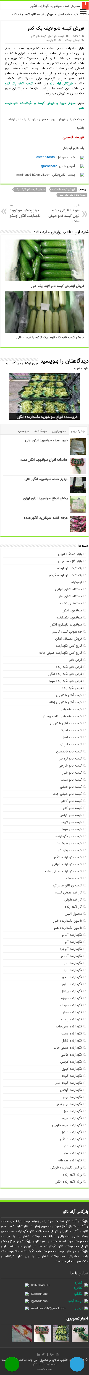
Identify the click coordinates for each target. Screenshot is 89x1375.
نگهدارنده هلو (73, 1153)
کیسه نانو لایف (71, 822)
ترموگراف (76, 582)
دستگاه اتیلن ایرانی (68, 589)
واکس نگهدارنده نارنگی (66, 1167)
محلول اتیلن (73, 913)
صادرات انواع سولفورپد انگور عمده (44, 459)
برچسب (23, 431)
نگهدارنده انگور (72, 984)
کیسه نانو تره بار (71, 758)
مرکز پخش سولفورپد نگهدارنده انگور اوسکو (25, 211)
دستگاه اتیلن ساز (70, 596)
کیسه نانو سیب (71, 779)
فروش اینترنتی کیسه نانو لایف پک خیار (57, 286)
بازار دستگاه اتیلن (70, 554)
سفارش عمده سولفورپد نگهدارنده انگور (56, 6)
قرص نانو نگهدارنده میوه (65, 681)
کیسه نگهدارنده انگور (68, 857)
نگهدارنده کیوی (72, 1068)
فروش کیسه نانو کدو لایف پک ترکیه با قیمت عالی (50, 337)
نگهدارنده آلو (73, 941)
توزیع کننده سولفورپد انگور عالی (46, 479)
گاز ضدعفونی (73, 899)
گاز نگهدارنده (73, 906)
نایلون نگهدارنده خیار (67, 920)
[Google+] (52, 1354)
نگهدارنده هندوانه (70, 1160)
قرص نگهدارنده (72, 688)
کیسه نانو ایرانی (71, 744)
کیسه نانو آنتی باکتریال (66, 723)
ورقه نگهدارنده (72, 1174)
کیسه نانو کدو (38, 36)
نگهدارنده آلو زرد (71, 948)
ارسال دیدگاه (72, 40)
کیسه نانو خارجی (70, 765)
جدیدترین (78, 431)
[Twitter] (43, 1354)
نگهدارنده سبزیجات (69, 1026)
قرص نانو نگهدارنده (69, 666)
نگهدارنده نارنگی (71, 1139)
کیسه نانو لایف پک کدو (73, 195)
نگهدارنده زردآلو (71, 1019)
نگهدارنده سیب (71, 1033)
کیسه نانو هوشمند (69, 843)
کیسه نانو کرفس (71, 814)
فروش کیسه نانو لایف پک (30, 189)
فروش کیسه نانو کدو (63, 189)
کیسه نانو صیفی (71, 786)
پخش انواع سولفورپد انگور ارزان (45, 498)
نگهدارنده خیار (72, 1012)
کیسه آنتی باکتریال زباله (65, 702)
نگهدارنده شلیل (72, 1040)
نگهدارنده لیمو (72, 1097)
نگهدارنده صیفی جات (67, 1047)
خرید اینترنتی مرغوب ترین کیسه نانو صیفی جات (63, 213)
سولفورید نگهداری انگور (66, 624)
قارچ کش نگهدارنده (68, 645)
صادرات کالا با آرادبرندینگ (44, 1369)
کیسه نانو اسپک (71, 730)
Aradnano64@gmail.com (48, 1308)
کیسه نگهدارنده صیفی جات (63, 871)
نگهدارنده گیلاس (71, 1089)
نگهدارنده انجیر (72, 977)
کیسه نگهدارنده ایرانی (67, 864)
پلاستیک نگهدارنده (69, 568)
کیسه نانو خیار (72, 772)
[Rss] (57, 1354)
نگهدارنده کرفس (71, 1061)
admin (76, 36)
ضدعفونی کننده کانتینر (67, 631)
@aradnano (39, 1293)
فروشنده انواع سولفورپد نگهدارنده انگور (47, 416)
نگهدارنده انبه (73, 970)
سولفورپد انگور (72, 610)
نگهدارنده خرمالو (71, 1005)
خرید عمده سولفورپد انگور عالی (46, 440)
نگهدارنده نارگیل (71, 1132)
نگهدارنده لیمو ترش (69, 1104)
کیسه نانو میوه (72, 829)
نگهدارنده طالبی (71, 1054)
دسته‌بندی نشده (71, 603)
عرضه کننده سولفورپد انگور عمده (46, 517)
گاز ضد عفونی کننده (68, 892)
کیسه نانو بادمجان (69, 751)
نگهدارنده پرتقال (71, 991)
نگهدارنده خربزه (71, 998)
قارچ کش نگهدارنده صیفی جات (60, 652)
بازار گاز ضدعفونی (70, 561)
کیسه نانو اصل (68, 14)
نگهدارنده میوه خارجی (67, 1125)
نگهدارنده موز (73, 1111)
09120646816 (45, 157)
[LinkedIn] (38, 1354)
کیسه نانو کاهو (71, 800)
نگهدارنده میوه (72, 1118)
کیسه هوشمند (72, 878)
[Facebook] (47, 1354)
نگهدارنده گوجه (71, 1075)
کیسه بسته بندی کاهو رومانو (62, 716)
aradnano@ (49, 166)
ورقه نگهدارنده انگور (68, 1181)
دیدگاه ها (40, 431)
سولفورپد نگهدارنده (69, 617)
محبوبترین (59, 431)
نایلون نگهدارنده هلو (68, 927)
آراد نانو (38, 1364)
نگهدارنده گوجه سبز (68, 1082)
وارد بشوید (81, 368)
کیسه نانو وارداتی (70, 850)
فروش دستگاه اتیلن (68, 638)
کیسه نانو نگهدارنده (68, 836)
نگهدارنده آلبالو (72, 934)
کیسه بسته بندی (71, 709)
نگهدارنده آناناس (71, 956)
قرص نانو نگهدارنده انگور (65, 673)
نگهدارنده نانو (73, 1146)
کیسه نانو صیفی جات (67, 793)
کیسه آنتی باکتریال (69, 695)
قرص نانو (75, 659)
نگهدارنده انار (73, 963)
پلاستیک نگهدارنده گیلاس (65, 575)
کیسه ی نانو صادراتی (67, 885)
